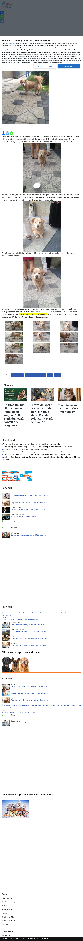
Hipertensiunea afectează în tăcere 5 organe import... (30, 496)
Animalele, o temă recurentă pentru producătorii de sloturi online (26, 449)
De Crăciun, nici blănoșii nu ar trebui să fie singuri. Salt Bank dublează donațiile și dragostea (14, 415)
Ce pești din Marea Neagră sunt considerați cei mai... (30, 638)
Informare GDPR (34, 939)
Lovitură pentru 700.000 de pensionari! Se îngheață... (30, 686)
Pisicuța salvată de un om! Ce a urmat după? (68, 408)
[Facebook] (3, 133)
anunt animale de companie (35, 375)
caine (50, 375)
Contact (45, 939)
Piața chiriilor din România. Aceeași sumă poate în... (29, 503)
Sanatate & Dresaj (8, 902)
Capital (4, 913)
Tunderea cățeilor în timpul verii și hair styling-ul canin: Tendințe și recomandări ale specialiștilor (37, 447)
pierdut (57, 375)
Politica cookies (20, 939)
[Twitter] (7, 133)
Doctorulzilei (6, 935)
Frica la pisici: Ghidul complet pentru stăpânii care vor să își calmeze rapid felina (32, 444)
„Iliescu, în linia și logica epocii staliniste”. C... (27, 516)
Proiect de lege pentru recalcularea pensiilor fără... (29, 645)
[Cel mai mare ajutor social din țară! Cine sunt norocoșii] (6, 535)
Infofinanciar (6, 924)
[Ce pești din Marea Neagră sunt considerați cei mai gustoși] (6, 638)
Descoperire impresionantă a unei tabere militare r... (29, 631)
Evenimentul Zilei (8, 917)
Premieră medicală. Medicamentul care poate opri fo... (30, 693)
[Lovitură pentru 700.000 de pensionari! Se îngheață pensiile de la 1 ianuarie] (6, 687)
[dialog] (41, 53)
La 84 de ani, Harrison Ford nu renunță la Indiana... (29, 509)
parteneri (12, 43)
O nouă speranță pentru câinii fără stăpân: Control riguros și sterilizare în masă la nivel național (37, 454)
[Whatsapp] (11, 133)
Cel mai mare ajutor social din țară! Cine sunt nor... (29, 535)
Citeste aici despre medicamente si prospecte (28, 794)
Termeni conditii (7, 939)
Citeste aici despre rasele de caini (21, 652)
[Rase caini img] (15, 671)
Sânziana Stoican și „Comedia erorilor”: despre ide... (20, 620)
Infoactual (5, 928)
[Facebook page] (17, 481)
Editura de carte (7, 931)
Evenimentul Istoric (8, 920)
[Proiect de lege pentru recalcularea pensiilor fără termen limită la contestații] (6, 645)
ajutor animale (17, 375)
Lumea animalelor (8, 898)
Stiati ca (4, 905)
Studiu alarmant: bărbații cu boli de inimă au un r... (29, 625)
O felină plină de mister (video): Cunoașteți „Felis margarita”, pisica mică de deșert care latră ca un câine (40, 452)
